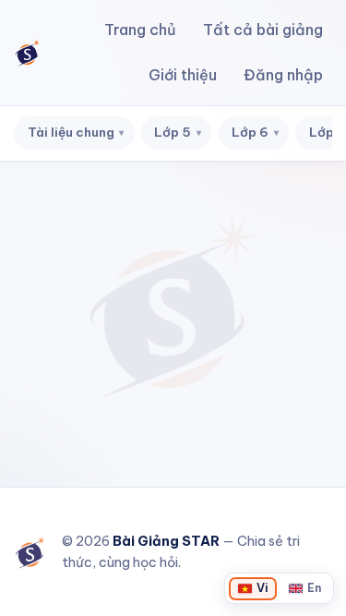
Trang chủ (140, 29)
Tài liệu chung (76, 132)
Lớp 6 (255, 132)
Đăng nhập (283, 75)
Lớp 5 (177, 132)
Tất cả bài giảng (263, 29)
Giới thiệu (183, 75)
